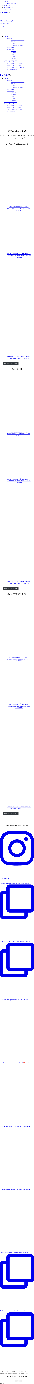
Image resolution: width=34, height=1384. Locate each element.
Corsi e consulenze (10, 60)
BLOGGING (10, 47)
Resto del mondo (17, 45)
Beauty (13, 52)
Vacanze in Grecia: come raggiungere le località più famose (18, 208)
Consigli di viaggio (17, 40)
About (6, 1)
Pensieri (14, 58)
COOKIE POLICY (8, 9)
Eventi (13, 56)
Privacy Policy (9, 7)
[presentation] (18, 176)
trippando (25, 825)
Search (18, 1381)
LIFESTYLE (10, 49)
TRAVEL (9, 38)
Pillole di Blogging (14, 65)
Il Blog (6, 36)
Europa (13, 43)
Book (12, 54)
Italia (13, 41)
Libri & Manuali (9, 61)
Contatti (7, 5)
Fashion (13, 51)
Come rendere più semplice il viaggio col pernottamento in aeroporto (19, 255)
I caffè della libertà (14, 63)
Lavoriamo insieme (10, 3)
